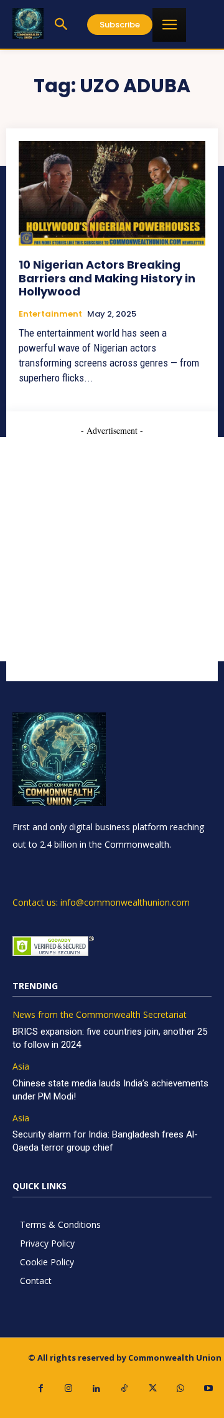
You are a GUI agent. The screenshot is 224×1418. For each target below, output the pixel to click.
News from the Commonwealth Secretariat (99, 1015)
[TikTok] (125, 1388)
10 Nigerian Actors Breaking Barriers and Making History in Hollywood (107, 278)
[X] (153, 1388)
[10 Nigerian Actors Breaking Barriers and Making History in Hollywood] (112, 193)
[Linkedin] (97, 1388)
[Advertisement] (112, 549)
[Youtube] (209, 1388)
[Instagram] (69, 1388)
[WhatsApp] (181, 1388)
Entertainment (50, 314)
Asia (20, 1066)
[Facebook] (41, 1388)
